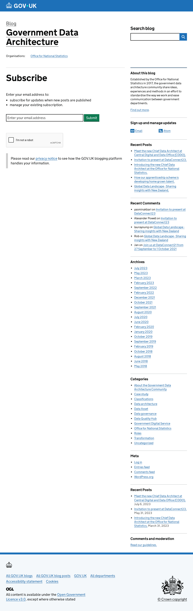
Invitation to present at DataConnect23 (160, 160)
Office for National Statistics (49, 56)
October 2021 (143, 302)
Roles (137, 433)
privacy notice (46, 158)
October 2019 (143, 336)
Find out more (139, 110)
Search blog (142, 28)
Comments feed (144, 472)
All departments (102, 576)
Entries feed (142, 467)
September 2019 (145, 341)
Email (138, 131)
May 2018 (140, 366)
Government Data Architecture (42, 37)
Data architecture (145, 404)
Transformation (144, 438)
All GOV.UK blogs (19, 576)
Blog (11, 23)
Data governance (145, 413)
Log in (138, 462)
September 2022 (145, 287)
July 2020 (140, 317)
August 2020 (143, 312)
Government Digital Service (152, 423)
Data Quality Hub (145, 418)
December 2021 (144, 297)
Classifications (143, 399)
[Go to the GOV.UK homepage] (21, 5)
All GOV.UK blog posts (53, 576)
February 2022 (144, 292)
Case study (141, 394)
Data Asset (141, 409)
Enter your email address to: (48, 99)
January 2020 (143, 331)
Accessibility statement (24, 581)
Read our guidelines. (143, 545)
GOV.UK (80, 576)
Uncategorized (143, 443)
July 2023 (140, 268)
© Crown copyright (172, 599)
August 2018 (142, 356)
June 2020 (141, 322)
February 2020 (144, 327)
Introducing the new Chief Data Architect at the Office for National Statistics (156, 168)
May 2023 (141, 273)
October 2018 (143, 351)
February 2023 (144, 283)
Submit (91, 118)
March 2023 (142, 278)
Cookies (52, 581)
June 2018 (141, 361)
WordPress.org (143, 477)
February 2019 (143, 346)
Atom (167, 131)
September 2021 (145, 307)
